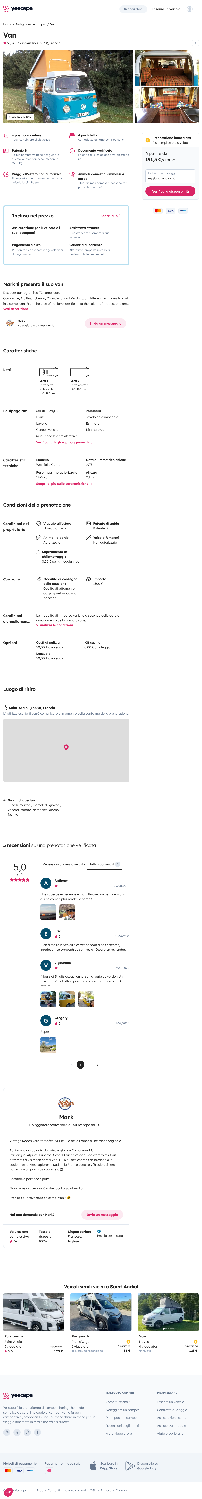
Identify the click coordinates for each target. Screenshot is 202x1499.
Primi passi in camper (122, 1418)
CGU (93, 1490)
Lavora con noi (75, 1490)
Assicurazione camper (173, 1418)
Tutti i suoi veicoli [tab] (104, 864)
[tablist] (84, 866)
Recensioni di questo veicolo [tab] (64, 864)
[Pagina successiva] (98, 1065)
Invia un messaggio (105, 323)
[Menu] (192, 9)
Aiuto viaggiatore (119, 1433)
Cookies (122, 1490)
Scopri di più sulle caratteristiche (62, 484)
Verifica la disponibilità (170, 191)
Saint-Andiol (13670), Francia (39, 43)
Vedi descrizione (16, 309)
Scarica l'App (133, 9)
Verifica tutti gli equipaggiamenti (63, 442)
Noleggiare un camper (122, 1410)
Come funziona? (118, 1402)
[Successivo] (59, 1312)
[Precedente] (8, 1312)
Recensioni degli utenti (122, 1426)
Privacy (106, 1490)
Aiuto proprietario (170, 1433)
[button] (8, 1492)
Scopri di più (111, 216)
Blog (40, 1490)
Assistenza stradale (171, 1426)
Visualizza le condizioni (54, 625)
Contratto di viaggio (172, 1410)
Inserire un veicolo (166, 9)
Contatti (54, 1490)
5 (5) (10, 43)
